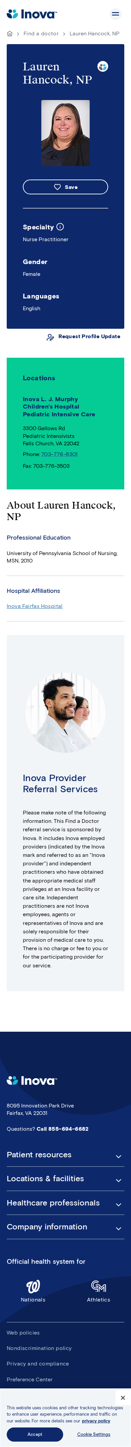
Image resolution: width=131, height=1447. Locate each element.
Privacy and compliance (38, 1363)
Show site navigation (116, 14)
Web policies (23, 1332)
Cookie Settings (94, 1434)
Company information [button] (47, 1226)
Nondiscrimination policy (39, 1348)
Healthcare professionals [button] (53, 1203)
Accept (35, 1434)
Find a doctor (41, 33)
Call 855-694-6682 (63, 1129)
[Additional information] (60, 227)
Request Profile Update (89, 336)
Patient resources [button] (39, 1154)
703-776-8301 (59, 454)
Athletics (99, 1299)
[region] (65, 1417)
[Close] (123, 1397)
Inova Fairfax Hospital (35, 606)
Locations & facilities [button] (45, 1178)
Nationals (33, 1299)
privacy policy (96, 1420)
